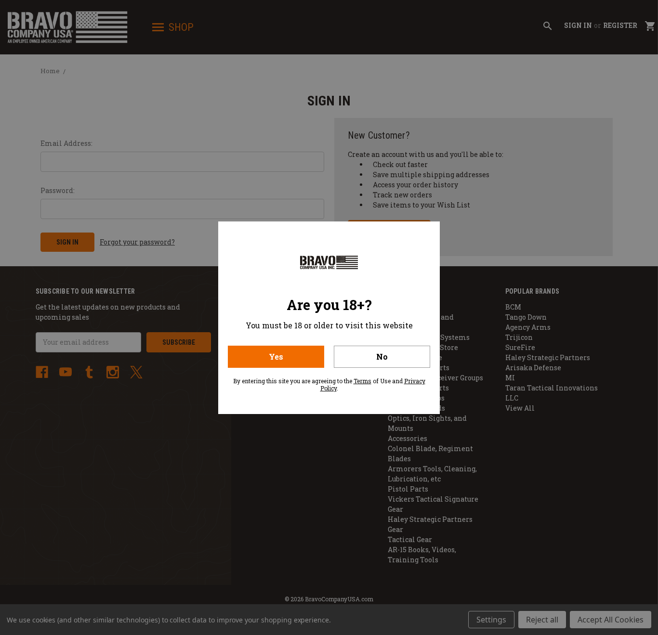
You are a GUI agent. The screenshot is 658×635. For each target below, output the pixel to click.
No (382, 356)
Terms (362, 381)
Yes (276, 356)
